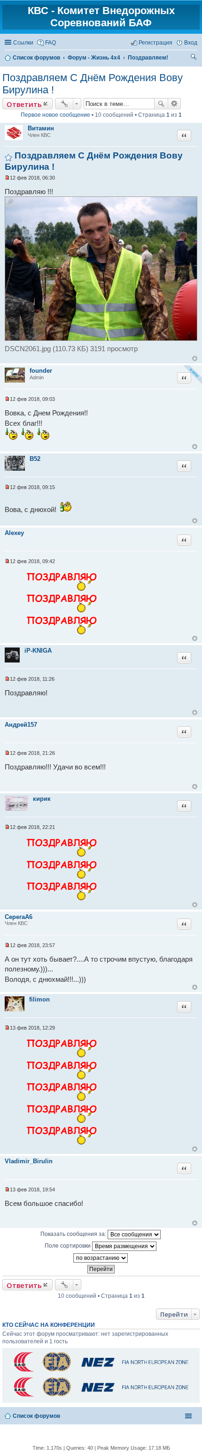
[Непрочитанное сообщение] (7, 178)
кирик (42, 798)
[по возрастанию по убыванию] (101, 1258)
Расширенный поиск (174, 103)
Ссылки (23, 42)
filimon (39, 999)
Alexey (14, 532)
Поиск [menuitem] (194, 58)
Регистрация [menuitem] (155, 42)
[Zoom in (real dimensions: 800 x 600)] (101, 338)
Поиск (161, 103)
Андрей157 (21, 724)
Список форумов (36, 1416)
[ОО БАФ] (100, 1371)
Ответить (24, 104)
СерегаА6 (18, 916)
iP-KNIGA (38, 650)
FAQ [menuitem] (50, 42)
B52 (35, 458)
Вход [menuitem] (190, 42)
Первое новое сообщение (55, 115)
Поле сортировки (68, 1245)
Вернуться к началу (194, 358)
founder (41, 370)
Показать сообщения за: (74, 1234)
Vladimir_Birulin (29, 1161)
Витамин (41, 128)
